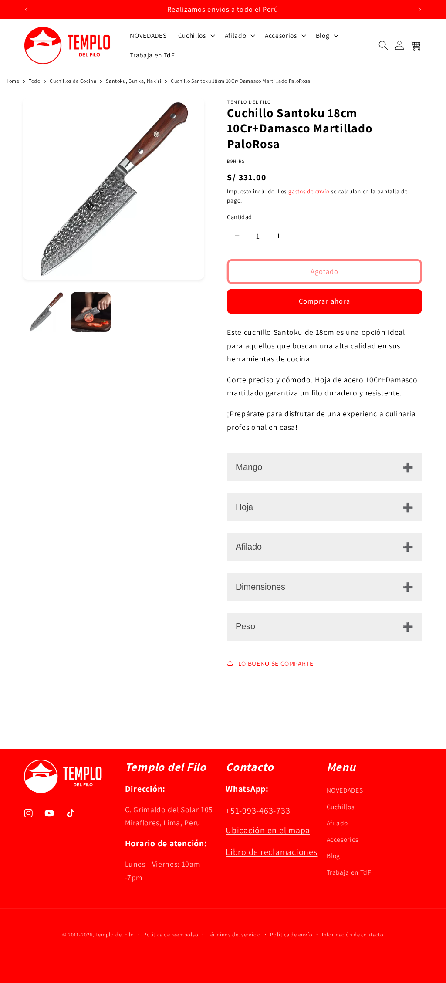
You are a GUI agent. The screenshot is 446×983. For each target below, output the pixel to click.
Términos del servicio (234, 934)
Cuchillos (341, 806)
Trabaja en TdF (349, 872)
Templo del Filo (114, 934)
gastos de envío (309, 191)
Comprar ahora (324, 301)
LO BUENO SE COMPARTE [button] (276, 663)
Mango (249, 467)
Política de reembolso (170, 934)
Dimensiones (260, 586)
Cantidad (239, 217)
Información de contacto (353, 934)
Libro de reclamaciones (272, 852)
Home (12, 81)
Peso (245, 626)
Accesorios (343, 839)
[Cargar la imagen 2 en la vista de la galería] (91, 311)
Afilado (249, 546)
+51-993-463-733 (258, 810)
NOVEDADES (345, 790)
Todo (35, 81)
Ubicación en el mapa (268, 830)
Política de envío (291, 934)
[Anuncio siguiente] (419, 9)
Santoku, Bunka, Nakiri (134, 81)
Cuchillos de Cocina (73, 81)
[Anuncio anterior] (26, 9)
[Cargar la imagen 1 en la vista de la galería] (46, 311)
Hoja (244, 507)
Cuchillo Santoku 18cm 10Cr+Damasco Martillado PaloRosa (241, 81)
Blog (334, 855)
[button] (195, 35)
